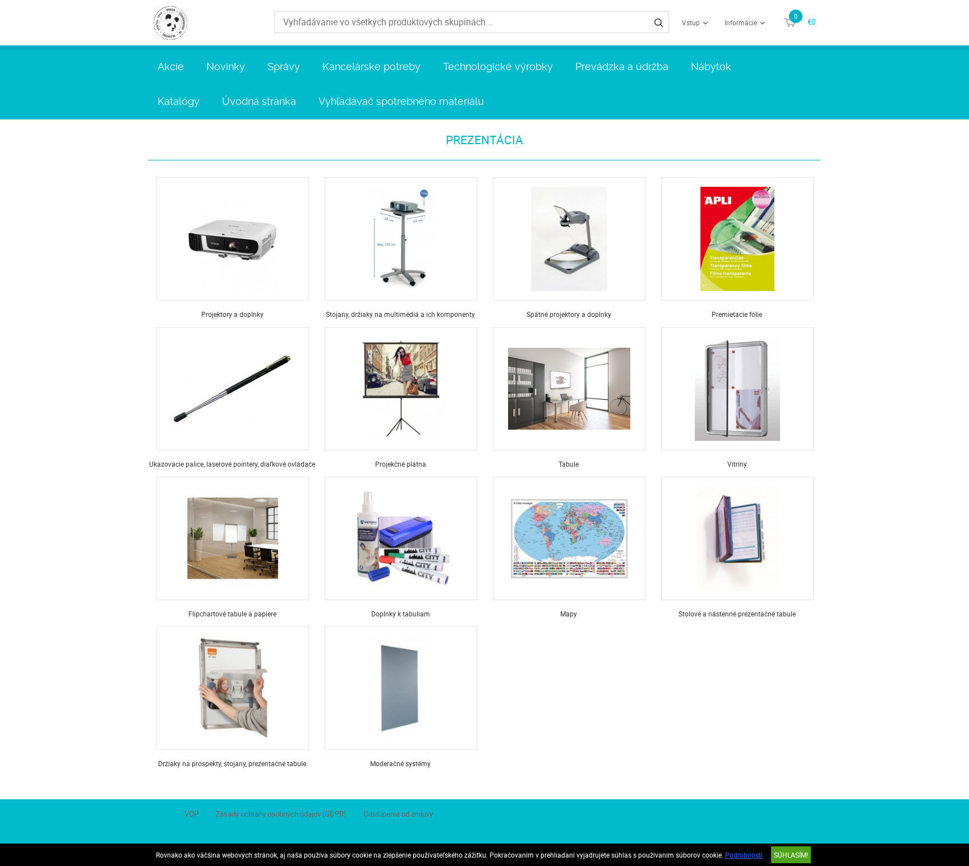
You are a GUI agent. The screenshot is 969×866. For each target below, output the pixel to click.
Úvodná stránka (259, 101)
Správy (283, 66)
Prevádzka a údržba (621, 66)
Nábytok (711, 66)
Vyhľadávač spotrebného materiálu (401, 101)
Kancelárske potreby (371, 66)
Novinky (225, 66)
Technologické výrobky (498, 66)
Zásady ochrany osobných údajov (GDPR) (281, 814)
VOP (191, 814)
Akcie (171, 66)
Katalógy (179, 101)
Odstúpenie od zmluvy (398, 814)
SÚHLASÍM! (791, 854)
